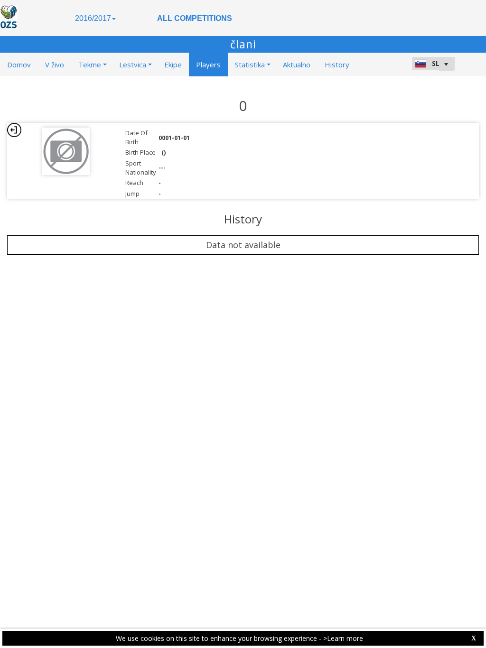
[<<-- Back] (14, 130)
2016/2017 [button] (93, 18)
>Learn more (343, 638)
